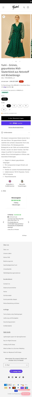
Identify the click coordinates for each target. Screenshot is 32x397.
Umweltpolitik (7, 269)
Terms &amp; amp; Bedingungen (12, 314)
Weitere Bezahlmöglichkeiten (16, 127)
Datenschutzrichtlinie (9, 287)
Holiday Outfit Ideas (9, 344)
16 (3, 109)
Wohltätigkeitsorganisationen (11, 273)
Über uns (6, 249)
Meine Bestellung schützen (11, 303)
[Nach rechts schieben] (20, 61)
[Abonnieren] (27, 365)
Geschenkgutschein (9, 322)
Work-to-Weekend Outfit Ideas (12, 352)
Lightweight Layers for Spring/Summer (14, 336)
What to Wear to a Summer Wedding (13, 348)
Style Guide (6, 332)
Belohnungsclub (8, 261)
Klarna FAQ (6, 257)
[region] (16, 222)
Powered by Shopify (19, 393)
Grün (4, 99)
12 (20, 105)
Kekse (5, 291)
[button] (3, 7)
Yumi (13, 393)
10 (14, 105)
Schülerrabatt (7, 295)
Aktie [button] (4, 191)
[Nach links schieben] (12, 61)
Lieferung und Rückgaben (10, 318)
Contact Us (6, 284)
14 (26, 105)
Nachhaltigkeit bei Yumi (10, 265)
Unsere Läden (7, 253)
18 (10, 110)
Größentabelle (7, 326)
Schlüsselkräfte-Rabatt (10, 299)
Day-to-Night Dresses (9, 340)
